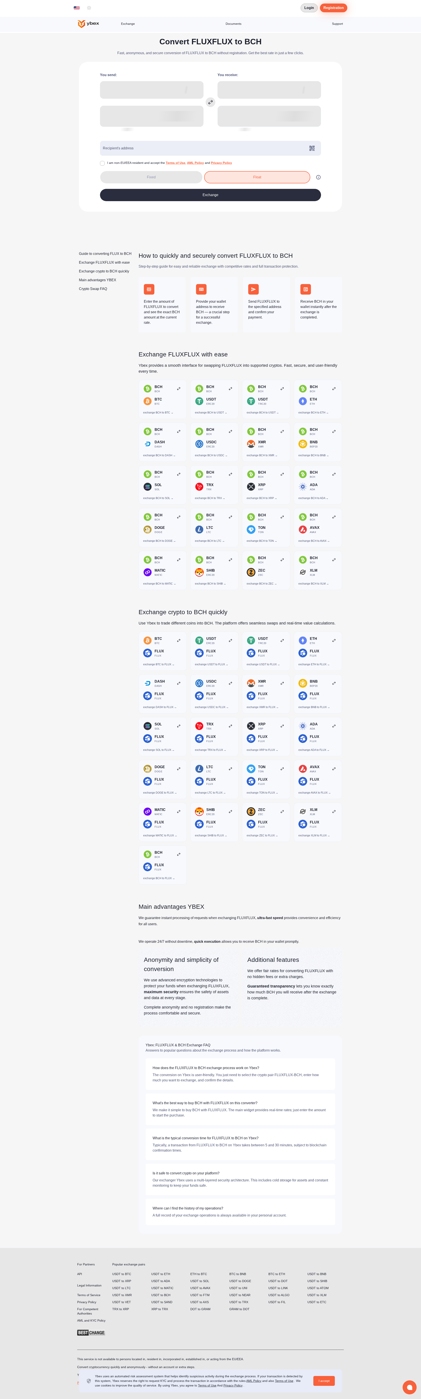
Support (337, 23)
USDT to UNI (238, 1288)
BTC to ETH (276, 1274)
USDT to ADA (160, 1281)
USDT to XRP (121, 1281)
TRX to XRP (120, 1309)
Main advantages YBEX (97, 280)
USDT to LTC (121, 1288)
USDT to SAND (161, 1302)
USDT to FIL (277, 1302)
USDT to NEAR (239, 1295)
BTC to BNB (237, 1274)
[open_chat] (410, 1387)
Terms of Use (175, 163)
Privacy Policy (221, 163)
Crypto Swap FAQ (93, 289)
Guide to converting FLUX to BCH (105, 254)
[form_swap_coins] (210, 102)
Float (257, 177)
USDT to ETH (160, 1274)
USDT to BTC (121, 1274)
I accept (324, 1381)
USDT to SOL (199, 1281)
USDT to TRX (238, 1302)
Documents (233, 23)
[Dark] (89, 8)
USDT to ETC (316, 1302)
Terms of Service (88, 1295)
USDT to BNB (316, 1274)
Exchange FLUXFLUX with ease (104, 262)
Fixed (151, 177)
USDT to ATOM (318, 1288)
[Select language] (77, 8)
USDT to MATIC (162, 1288)
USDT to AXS (199, 1302)
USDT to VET (121, 1302)
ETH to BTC (198, 1274)
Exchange (128, 23)
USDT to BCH (160, 1295)
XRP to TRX (159, 1309)
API (79, 1274)
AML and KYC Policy (91, 1320)
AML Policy (195, 163)
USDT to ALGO (278, 1295)
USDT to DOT (278, 1281)
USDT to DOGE (240, 1281)
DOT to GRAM (200, 1309)
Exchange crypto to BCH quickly (104, 271)
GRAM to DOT (239, 1309)
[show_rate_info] (318, 177)
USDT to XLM (316, 1295)
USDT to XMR (122, 1295)
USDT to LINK (278, 1288)
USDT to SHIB (317, 1281)
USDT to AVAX (200, 1288)
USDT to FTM (200, 1295)
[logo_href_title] (92, 24)
